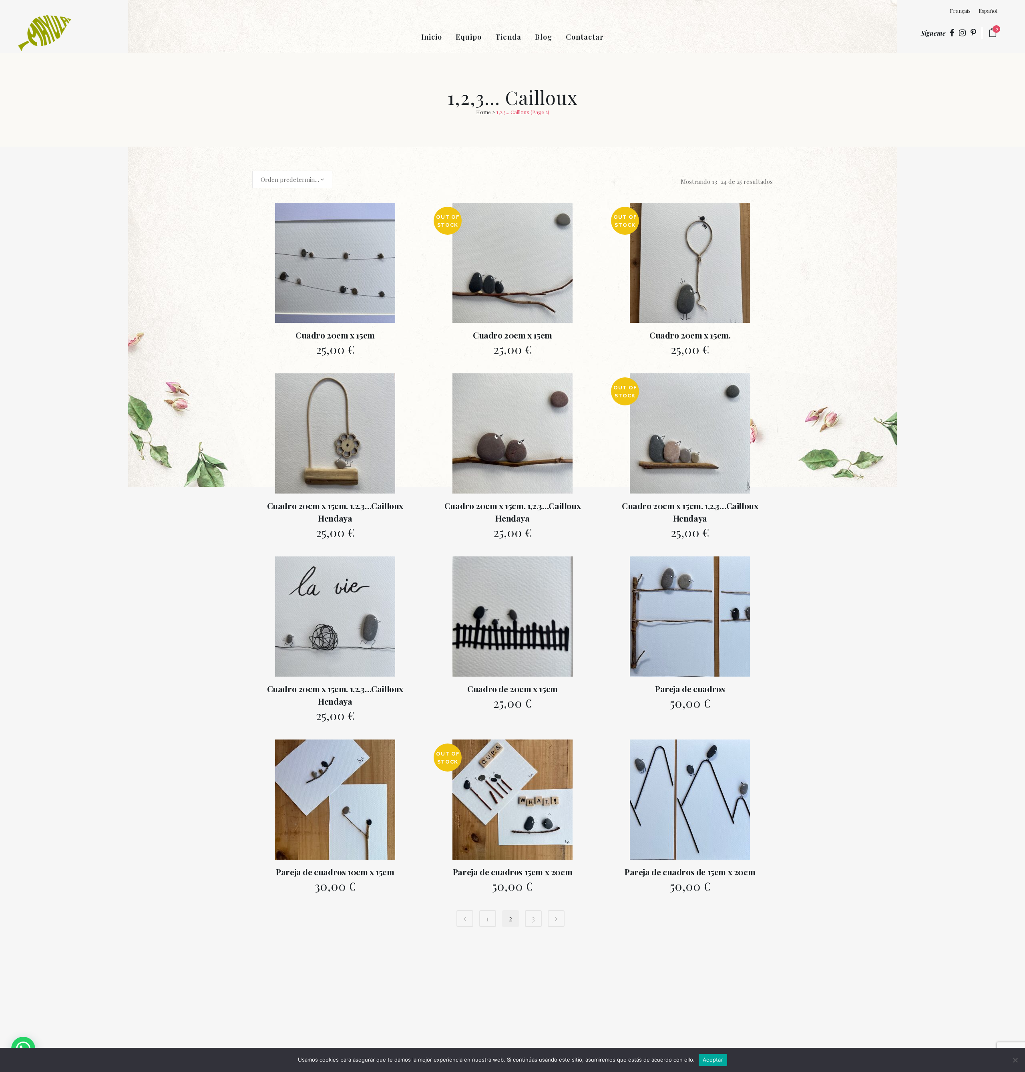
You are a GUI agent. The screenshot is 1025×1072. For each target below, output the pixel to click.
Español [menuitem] (988, 10)
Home (483, 112)
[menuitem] (960, 10)
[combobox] (292, 179)
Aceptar (713, 1059)
